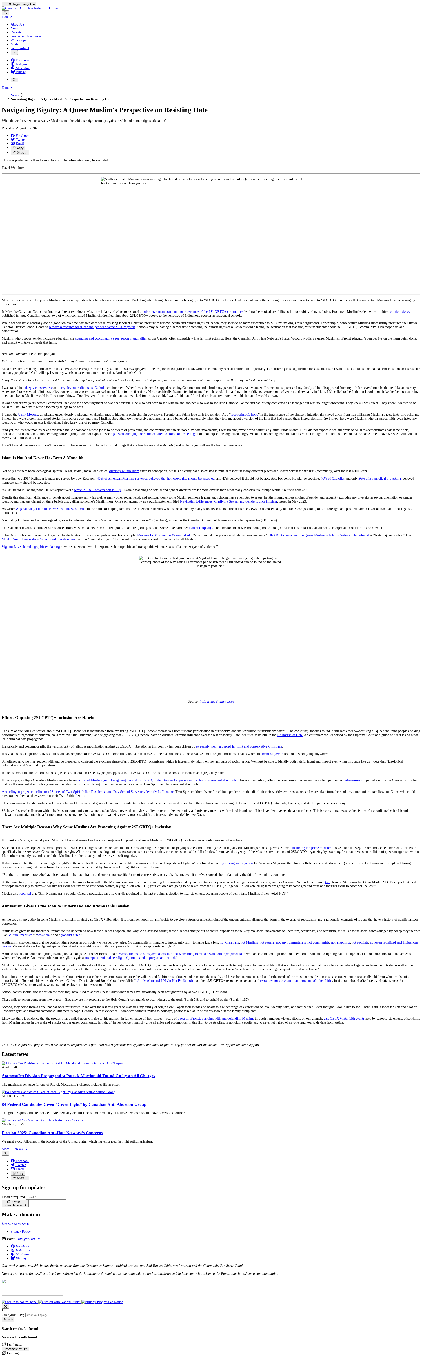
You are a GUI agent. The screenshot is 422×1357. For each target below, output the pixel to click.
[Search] (5, 12)
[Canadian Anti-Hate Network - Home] (30, 8)
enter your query (13, 1315)
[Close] (5, 1153)
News (15, 95)
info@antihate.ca (29, 1239)
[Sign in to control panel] (20, 1302)
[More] (14, 52)
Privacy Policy (21, 1231)
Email (13, 1197)
